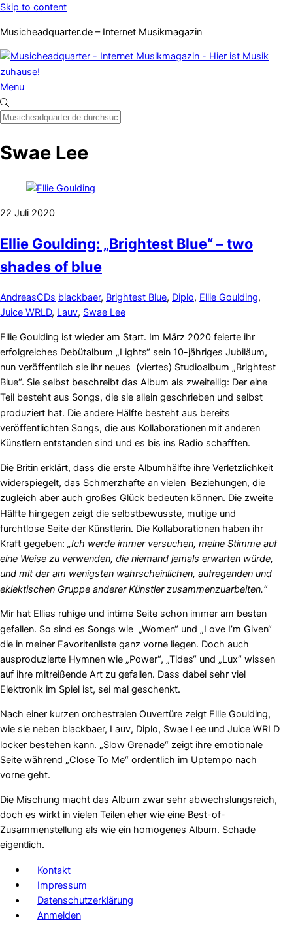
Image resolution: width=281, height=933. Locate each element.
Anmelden (59, 915)
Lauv (67, 312)
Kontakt (54, 870)
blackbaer (79, 297)
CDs (46, 297)
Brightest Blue (136, 297)
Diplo (183, 297)
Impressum (62, 885)
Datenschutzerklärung (85, 900)
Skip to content (33, 7)
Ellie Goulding (228, 297)
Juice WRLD (26, 312)
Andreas (18, 297)
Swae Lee (104, 312)
